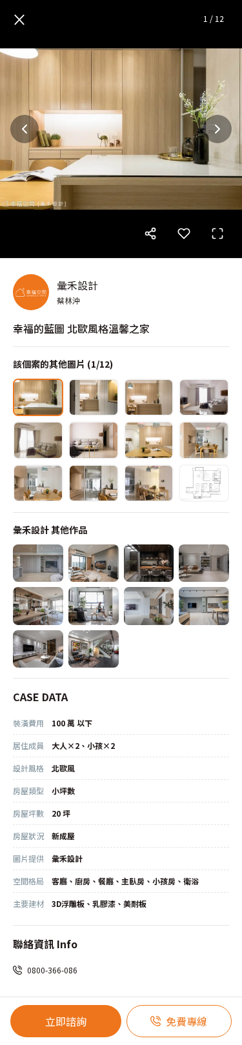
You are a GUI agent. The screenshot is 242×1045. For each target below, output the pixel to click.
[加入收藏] (184, 233)
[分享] (150, 233)
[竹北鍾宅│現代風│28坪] (38, 605)
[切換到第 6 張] (93, 440)
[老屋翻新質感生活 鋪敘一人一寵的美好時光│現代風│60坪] (149, 563)
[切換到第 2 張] (93, 397)
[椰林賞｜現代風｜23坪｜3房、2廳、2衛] (204, 605)
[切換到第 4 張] (204, 397)
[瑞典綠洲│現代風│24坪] (149, 605)
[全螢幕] (217, 233)
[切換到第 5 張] (38, 440)
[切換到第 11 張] (149, 483)
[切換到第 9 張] (38, 483)
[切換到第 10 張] (93, 483)
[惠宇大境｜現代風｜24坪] (93, 605)
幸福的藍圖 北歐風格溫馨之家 (81, 328)
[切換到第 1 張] (38, 397)
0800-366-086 (52, 969)
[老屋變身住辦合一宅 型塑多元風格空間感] (93, 649)
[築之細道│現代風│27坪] (93, 563)
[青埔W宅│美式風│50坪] (204, 563)
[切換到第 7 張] (149, 440)
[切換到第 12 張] (204, 483)
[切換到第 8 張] (204, 440)
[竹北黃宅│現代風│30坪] (38, 563)
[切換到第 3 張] (149, 397)
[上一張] (24, 129)
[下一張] (217, 129)
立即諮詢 (65, 1021)
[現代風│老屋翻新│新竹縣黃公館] (38, 649)
